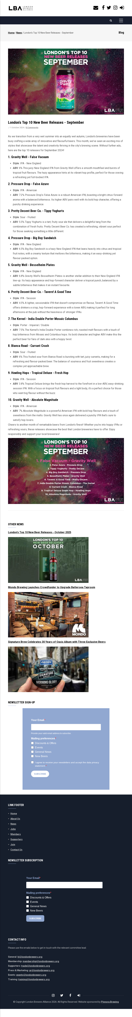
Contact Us (16, 849)
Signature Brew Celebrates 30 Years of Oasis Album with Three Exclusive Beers (57, 641)
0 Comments (32, 127)
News (19, 32)
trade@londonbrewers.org (35, 966)
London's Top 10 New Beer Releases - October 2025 (39, 532)
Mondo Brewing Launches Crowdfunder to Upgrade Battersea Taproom (51, 587)
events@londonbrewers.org (31, 975)
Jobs (13, 829)
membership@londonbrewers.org (41, 961)
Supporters (16, 839)
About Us (15, 818)
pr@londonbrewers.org (41, 970)
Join (12, 844)
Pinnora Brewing (110, 1002)
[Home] (20, 8)
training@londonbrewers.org (34, 979)
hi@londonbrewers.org (30, 957)
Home (11, 32)
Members (15, 834)
